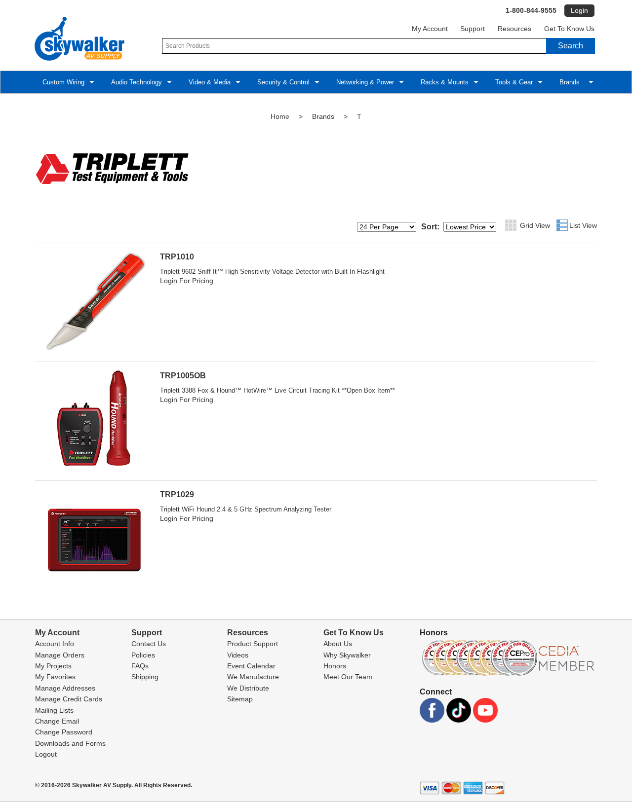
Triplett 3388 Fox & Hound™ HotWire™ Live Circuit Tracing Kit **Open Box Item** (277, 390)
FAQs (140, 666)
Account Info (54, 644)
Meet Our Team (347, 677)
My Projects (53, 666)
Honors (334, 666)
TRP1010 (177, 257)
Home (280, 116)
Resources (514, 29)
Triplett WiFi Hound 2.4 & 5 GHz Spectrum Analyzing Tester (245, 509)
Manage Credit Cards (68, 699)
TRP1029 (177, 494)
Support (472, 29)
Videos (237, 655)
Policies (143, 655)
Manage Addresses (65, 688)
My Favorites (55, 677)
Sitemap (240, 699)
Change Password (63, 732)
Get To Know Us (569, 29)
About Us (337, 644)
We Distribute (248, 688)
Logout (46, 754)
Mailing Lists (54, 710)
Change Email (57, 721)
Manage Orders (59, 655)
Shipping (144, 677)
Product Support (252, 644)
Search (570, 45)
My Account (430, 29)
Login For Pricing (186, 281)
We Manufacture (253, 677)
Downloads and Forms (70, 743)
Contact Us (148, 644)
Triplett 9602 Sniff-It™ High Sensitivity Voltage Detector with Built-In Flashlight (272, 271)
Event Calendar (251, 666)
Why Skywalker (347, 655)
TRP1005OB (183, 375)
